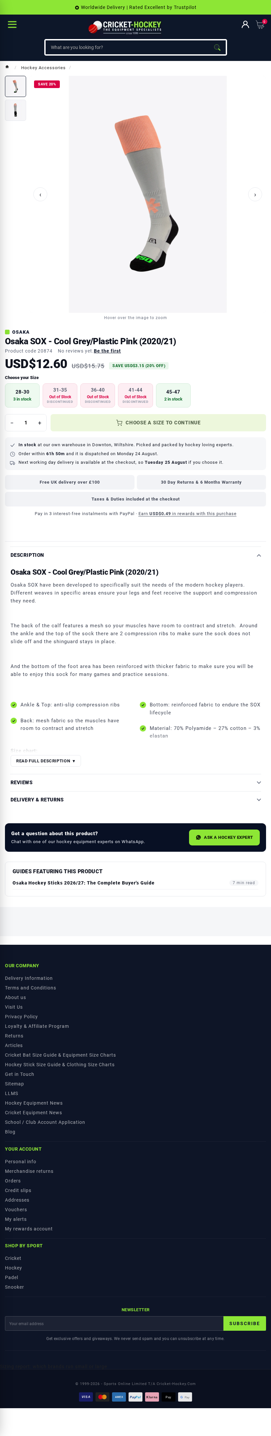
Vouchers (16, 1209)
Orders (13, 1180)
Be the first (107, 351)
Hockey (13, 1267)
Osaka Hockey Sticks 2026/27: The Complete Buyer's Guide (84, 883)
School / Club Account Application (45, 1122)
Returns (14, 1035)
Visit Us (14, 1007)
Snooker (14, 1287)
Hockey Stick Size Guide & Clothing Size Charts (60, 1064)
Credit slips (18, 1190)
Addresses (17, 1200)
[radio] (22, 395)
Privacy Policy (21, 1016)
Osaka (21, 332)
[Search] (217, 47)
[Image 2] (15, 110)
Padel (11, 1277)
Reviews (21, 783)
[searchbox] (127, 47)
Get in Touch (19, 1074)
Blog (10, 1131)
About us (15, 997)
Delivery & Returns (37, 800)
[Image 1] (15, 86)
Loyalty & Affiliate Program (37, 1026)
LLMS (11, 1093)
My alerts (16, 1219)
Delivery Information (29, 978)
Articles (14, 1045)
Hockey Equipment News (34, 1103)
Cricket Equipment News (33, 1112)
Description (27, 555)
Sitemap (14, 1083)
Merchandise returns (29, 1171)
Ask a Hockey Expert (228, 837)
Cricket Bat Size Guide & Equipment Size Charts (60, 1055)
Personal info (20, 1161)
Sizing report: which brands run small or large (53, 1366)
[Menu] (12, 24)
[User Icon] (245, 24)
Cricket (13, 1258)
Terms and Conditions (30, 987)
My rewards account (29, 1228)
